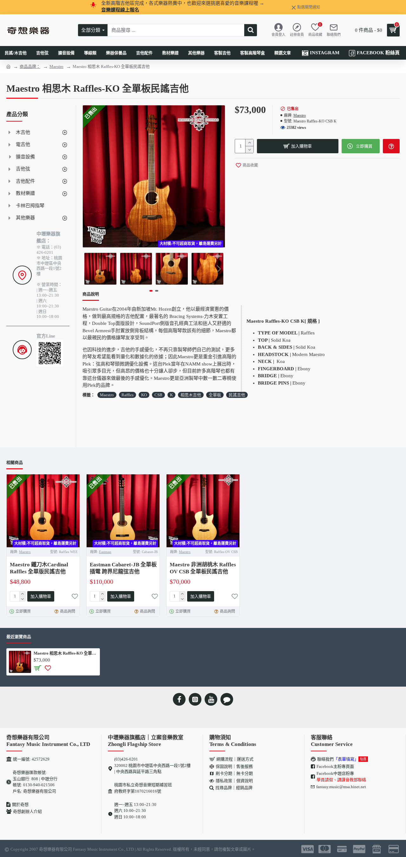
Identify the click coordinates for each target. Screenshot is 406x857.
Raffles (127, 394)
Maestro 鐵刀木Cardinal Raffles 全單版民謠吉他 (39, 568)
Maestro (56, 66)
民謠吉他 (237, 394)
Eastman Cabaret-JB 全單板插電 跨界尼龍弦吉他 (123, 568)
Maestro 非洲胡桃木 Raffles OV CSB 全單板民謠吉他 (203, 568)
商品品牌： (30, 66)
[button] (88, 268)
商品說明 (90, 294)
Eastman (105, 552)
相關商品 (14, 462)
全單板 (215, 394)
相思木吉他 (190, 394)
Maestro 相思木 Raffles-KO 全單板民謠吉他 (65, 653)
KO (144, 394)
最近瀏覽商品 (18, 636)
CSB (158, 394)
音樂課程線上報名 (120, 9)
